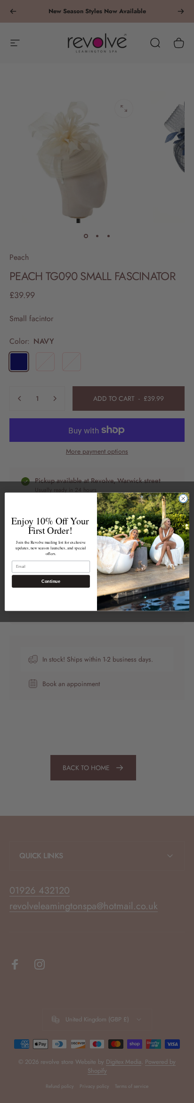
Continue (50, 581)
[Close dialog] (183, 498)
